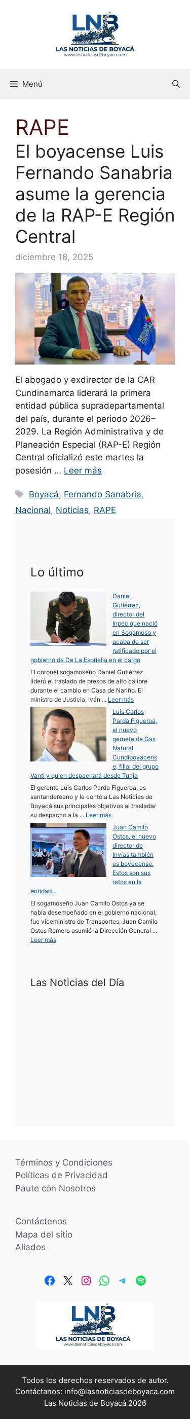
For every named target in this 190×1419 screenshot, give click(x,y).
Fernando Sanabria (102, 494)
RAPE (105, 510)
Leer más (83, 470)
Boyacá (44, 494)
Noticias (72, 510)
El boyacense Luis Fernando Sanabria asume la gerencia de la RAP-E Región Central (95, 193)
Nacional (33, 510)
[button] (176, 84)
